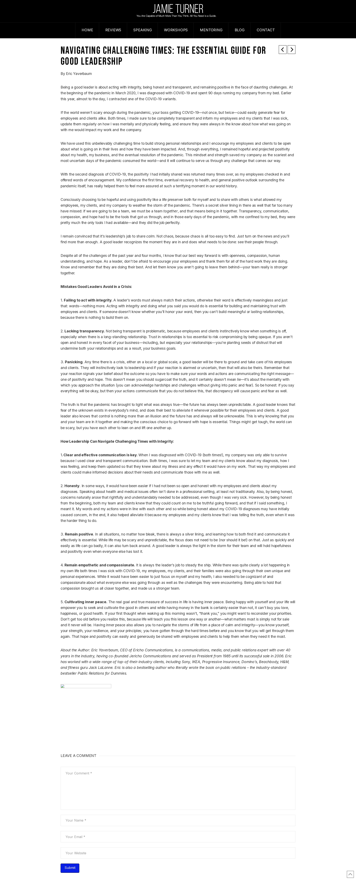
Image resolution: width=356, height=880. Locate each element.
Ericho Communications (153, 650)
